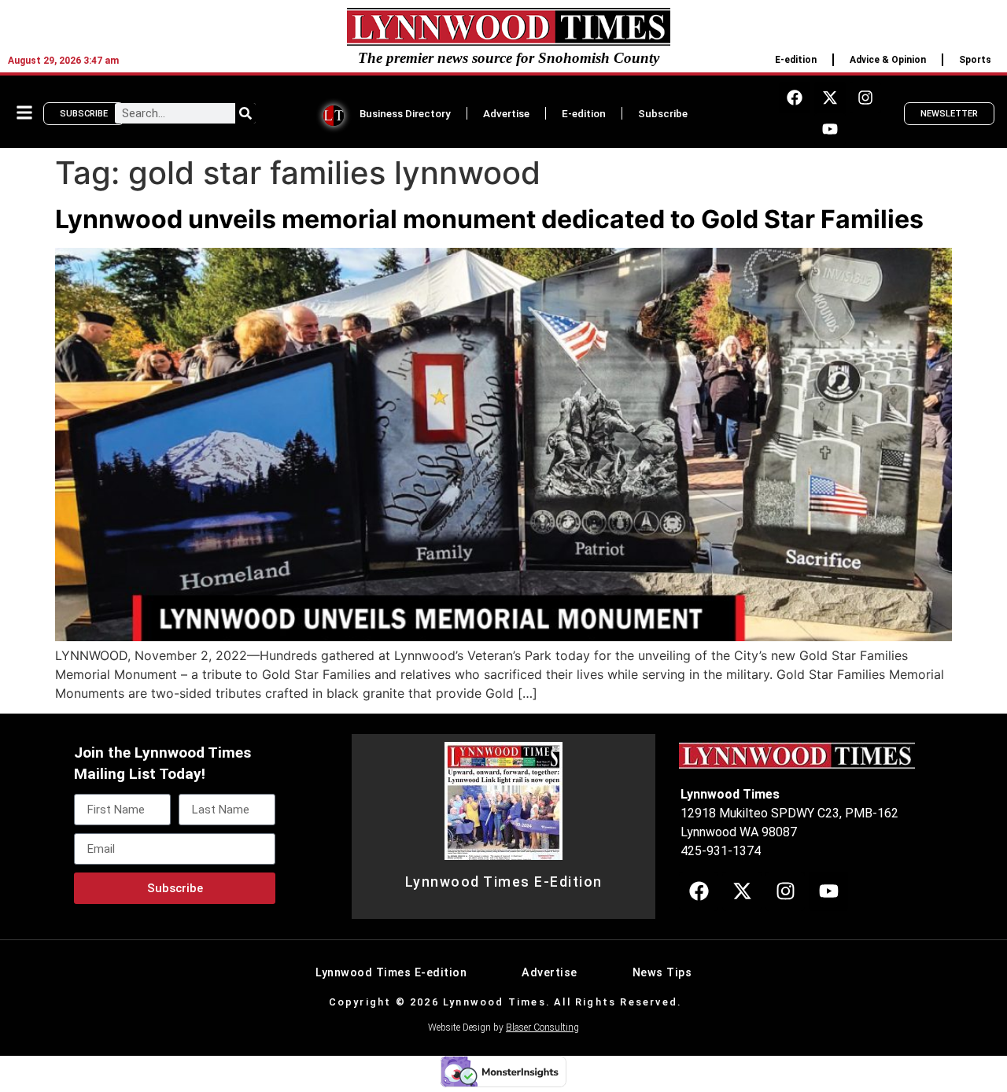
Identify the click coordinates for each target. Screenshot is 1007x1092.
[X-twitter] (830, 97)
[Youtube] (830, 129)
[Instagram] (865, 97)
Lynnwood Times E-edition (391, 972)
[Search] (245, 113)
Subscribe (663, 113)
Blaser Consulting (542, 1027)
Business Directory (405, 113)
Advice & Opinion (888, 59)
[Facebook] (794, 97)
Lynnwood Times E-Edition (504, 882)
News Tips (662, 972)
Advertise (506, 113)
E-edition (796, 59)
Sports (975, 59)
